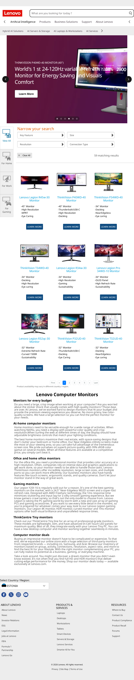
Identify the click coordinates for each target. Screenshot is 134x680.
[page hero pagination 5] (77, 119)
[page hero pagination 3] (69, 119)
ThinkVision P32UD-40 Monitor (71, 340)
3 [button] (74, 382)
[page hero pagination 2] (65, 119)
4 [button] (79, 382)
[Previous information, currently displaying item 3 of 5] (5, 79)
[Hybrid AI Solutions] (25, 31)
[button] (130, 13)
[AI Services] (99, 31)
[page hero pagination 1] (61, 119)
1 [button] (64, 382)
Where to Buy (118, 609)
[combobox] (78, 13)
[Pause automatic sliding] (57, 119)
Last (96, 382)
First (53, 382)
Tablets (60, 628)
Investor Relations (10, 620)
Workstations (63, 623)
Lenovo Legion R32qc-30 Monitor (34, 340)
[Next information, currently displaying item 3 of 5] (128, 79)
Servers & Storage (65, 639)
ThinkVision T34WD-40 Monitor (34, 269)
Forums (116, 630)
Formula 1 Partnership (7, 648)
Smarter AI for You (66, 649)
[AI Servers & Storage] (51, 31)
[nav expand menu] (5, 22)
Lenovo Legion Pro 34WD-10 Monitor (108, 269)
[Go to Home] (12, 13)
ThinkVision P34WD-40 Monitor (108, 198)
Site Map (64, 669)
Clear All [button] (26, 155)
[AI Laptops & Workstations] (84, 31)
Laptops (61, 612)
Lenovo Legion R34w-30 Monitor (71, 269)
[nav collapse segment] (129, 22)
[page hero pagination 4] (73, 119)
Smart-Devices (64, 633)
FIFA (4, 641)
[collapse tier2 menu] (102, 31)
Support (116, 636)
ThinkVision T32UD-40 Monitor (108, 340)
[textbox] (25, 586)
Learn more (34, 226)
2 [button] (69, 382)
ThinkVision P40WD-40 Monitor (71, 198)
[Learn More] (67, 79)
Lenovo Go (7, 655)
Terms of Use (76, 669)
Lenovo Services (65, 644)
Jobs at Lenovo (9, 636)
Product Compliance (122, 620)
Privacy (55, 669)
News (4, 615)
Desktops (61, 618)
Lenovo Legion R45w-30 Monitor (34, 198)
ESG (3, 625)
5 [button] (84, 382)
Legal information (10, 630)
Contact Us (117, 615)
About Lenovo (9, 609)
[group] (41, 135)
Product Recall (119, 625)
